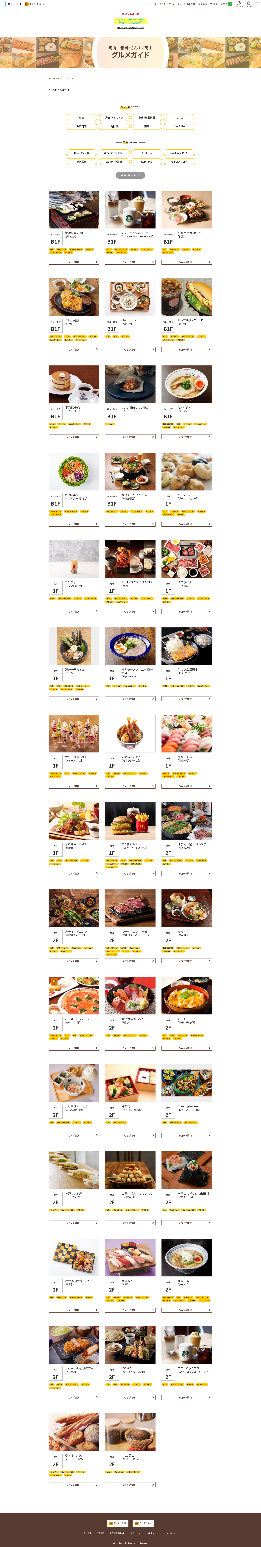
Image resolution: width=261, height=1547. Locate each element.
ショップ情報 (72, 262)
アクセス (214, 4)
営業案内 (202, 4)
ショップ (152, 4)
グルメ (172, 4)
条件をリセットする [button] (130, 175)
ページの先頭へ (258, 1535)
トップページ (54, 78)
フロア (163, 4)
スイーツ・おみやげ (186, 4)
